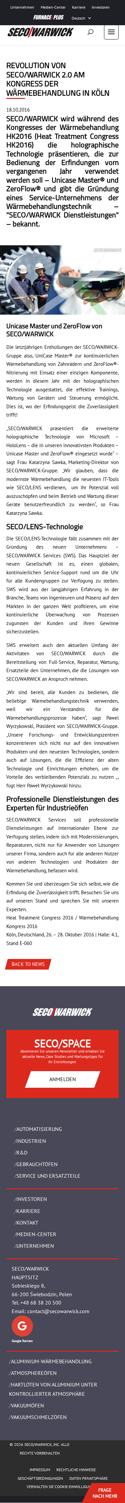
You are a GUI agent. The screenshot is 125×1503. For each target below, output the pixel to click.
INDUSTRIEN (31, 1141)
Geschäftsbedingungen (40, 1478)
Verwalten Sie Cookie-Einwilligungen (63, 1486)
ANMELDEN (62, 1079)
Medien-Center (53, 7)
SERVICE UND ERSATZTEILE (48, 1175)
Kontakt (27, 1222)
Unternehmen (22, 7)
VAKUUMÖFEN (27, 1405)
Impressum (40, 1469)
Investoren (101, 7)
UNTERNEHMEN (35, 1245)
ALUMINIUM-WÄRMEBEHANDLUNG (51, 1361)
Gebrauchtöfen (37, 1164)
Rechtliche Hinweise (76, 1469)
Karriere (78, 7)
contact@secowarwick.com (58, 1311)
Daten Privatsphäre (88, 1478)
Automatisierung (39, 1129)
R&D (21, 1152)
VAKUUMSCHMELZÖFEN (39, 1417)
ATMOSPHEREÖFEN (34, 1373)
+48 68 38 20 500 (40, 1302)
